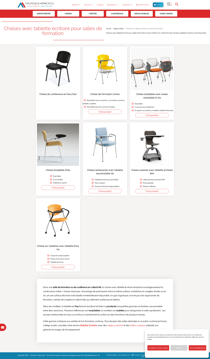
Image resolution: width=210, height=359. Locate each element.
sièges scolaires (115, 325)
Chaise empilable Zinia (58, 170)
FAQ (143, 356)
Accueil (108, 28)
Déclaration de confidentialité (181, 354)
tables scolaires (137, 325)
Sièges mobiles (141, 14)
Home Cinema (166, 14)
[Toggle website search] (176, 4)
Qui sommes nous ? (125, 355)
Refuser (179, 348)
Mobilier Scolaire (88, 325)
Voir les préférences (197, 348)
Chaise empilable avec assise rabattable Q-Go (152, 96)
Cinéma (68, 14)
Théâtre (93, 14)
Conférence (117, 14)
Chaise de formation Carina (105, 94)
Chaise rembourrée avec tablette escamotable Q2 (105, 172)
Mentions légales (112, 355)
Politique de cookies (164, 354)
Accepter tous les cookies (158, 348)
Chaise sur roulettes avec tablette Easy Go (58, 248)
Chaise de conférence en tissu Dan (58, 94)
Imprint (193, 354)
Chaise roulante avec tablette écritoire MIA (152, 172)
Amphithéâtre (44, 14)
